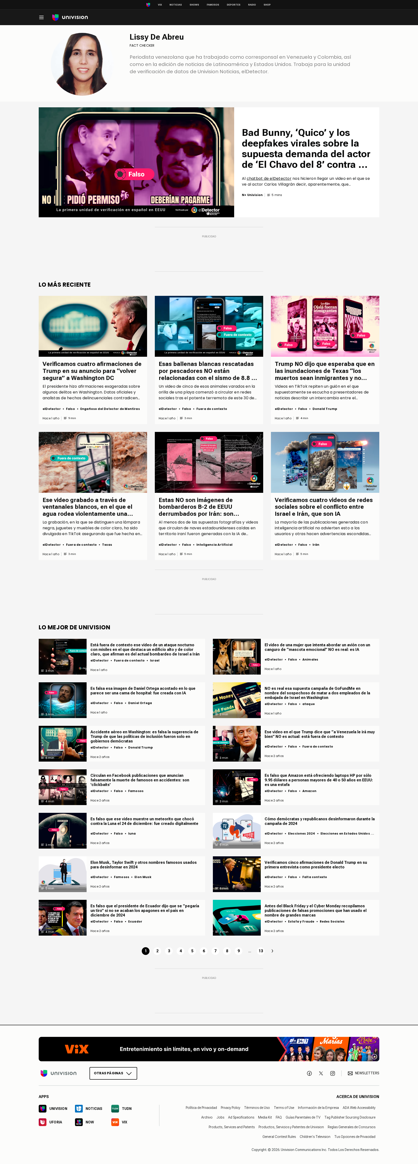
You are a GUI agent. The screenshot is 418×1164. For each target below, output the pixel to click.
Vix (160, 4)
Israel (154, 660)
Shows (194, 4)
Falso (70, 409)
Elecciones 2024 (301, 833)
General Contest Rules (279, 1137)
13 (261, 951)
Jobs (220, 1117)
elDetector (52, 409)
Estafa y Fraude (301, 921)
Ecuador (135, 921)
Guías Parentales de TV (303, 1117)
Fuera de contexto (211, 409)
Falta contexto (314, 877)
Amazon (309, 791)
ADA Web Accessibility (359, 1108)
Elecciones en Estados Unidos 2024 (350, 833)
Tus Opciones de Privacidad (354, 1137)
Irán (316, 545)
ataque (308, 704)
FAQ (279, 1117)
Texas (107, 545)
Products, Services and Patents (232, 1127)
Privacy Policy (230, 1108)
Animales (310, 659)
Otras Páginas (108, 1073)
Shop (267, 4)
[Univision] (70, 17)
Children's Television (315, 1137)
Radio (252, 4)
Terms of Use (284, 1108)
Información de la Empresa (318, 1108)
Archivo (207, 1117)
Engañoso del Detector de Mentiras (110, 409)
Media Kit (265, 1117)
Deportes (233, 4)
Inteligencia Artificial (214, 545)
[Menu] (41, 17)
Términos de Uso (257, 1108)
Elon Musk (142, 877)
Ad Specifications (241, 1117)
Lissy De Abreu (157, 37)
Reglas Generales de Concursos (351, 1127)
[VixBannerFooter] (209, 1049)
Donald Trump (325, 409)
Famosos (213, 4)
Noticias (176, 4)
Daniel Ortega (140, 703)
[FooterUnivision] (58, 1073)
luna (132, 833)
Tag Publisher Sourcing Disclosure (349, 1117)
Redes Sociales (332, 921)
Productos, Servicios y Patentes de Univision (291, 1127)
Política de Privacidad (201, 1108)
